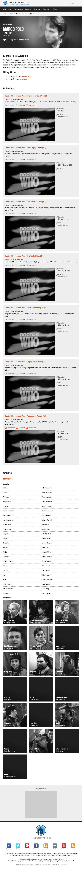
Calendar (37, 9)
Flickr (54, 849)
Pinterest (27, 849)
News (73, 849)
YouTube (64, 849)
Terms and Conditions (42, 865)
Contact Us (55, 865)
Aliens (55, 9)
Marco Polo (8, 479)
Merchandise (36, 849)
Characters (46, 9)
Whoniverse (7, 9)
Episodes (28, 9)
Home (5, 14)
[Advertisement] (41, 804)
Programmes (18, 9)
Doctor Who (14, 14)
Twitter (18, 849)
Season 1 (24, 14)
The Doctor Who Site (41, 838)
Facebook (9, 849)
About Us (63, 865)
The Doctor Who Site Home (24, 865)
